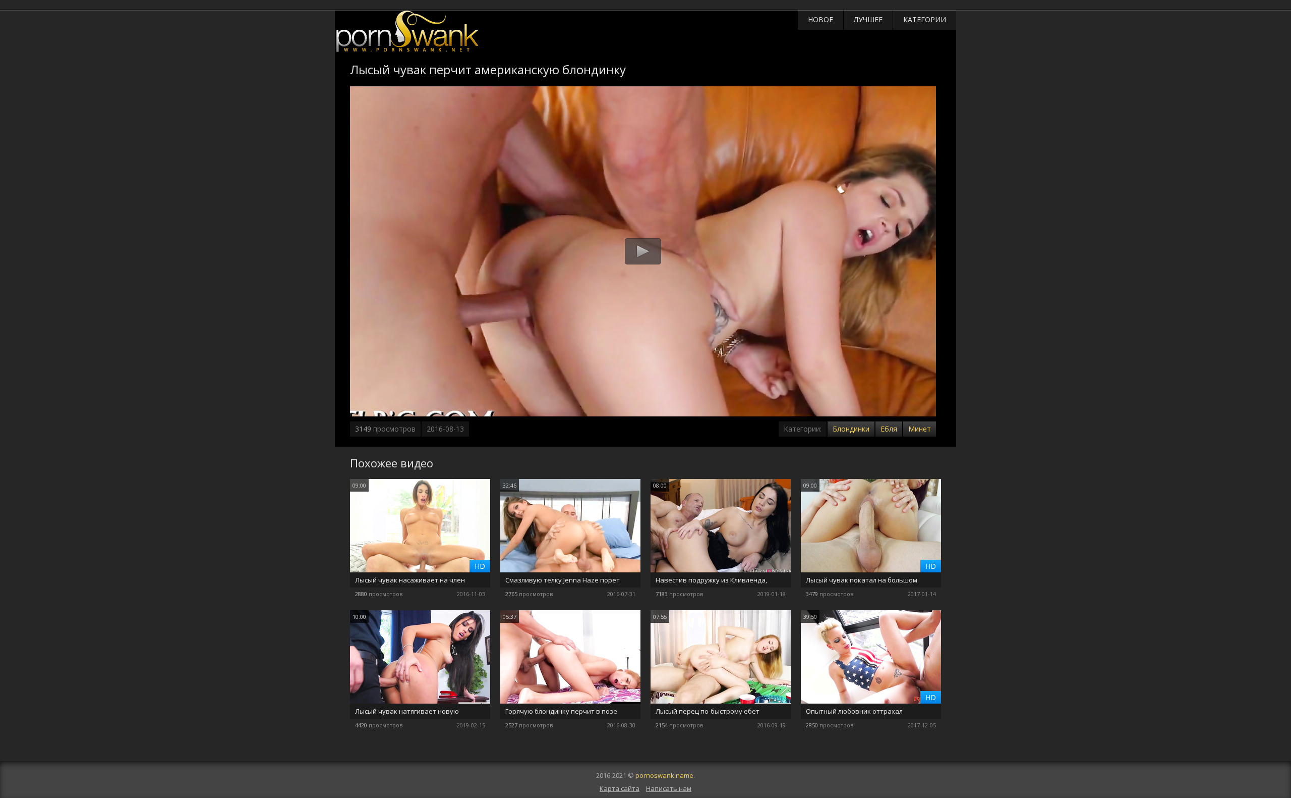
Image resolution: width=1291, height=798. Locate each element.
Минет (919, 429)
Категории (924, 19)
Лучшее (868, 19)
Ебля (889, 429)
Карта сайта (619, 788)
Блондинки (851, 429)
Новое (820, 19)
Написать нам (668, 788)
